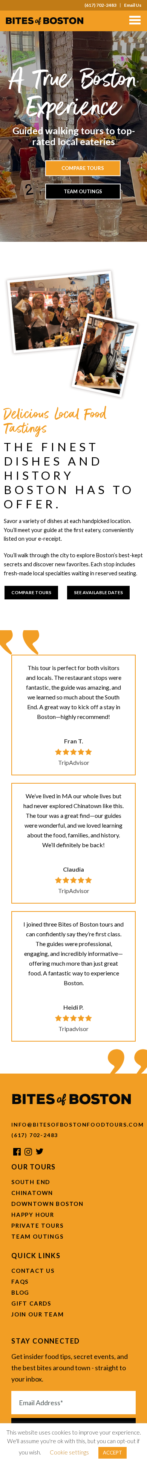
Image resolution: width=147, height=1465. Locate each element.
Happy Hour (32, 1214)
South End (30, 1181)
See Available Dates (98, 592)
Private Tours (37, 1225)
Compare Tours (82, 168)
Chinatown (32, 1192)
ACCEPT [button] (112, 1453)
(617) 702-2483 (100, 5)
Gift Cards (31, 1303)
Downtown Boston (47, 1203)
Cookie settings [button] (69, 1452)
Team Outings (83, 191)
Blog (20, 1292)
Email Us (132, 5)
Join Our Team (37, 1314)
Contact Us (33, 1270)
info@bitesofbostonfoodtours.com (73, 1124)
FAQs (20, 1281)
